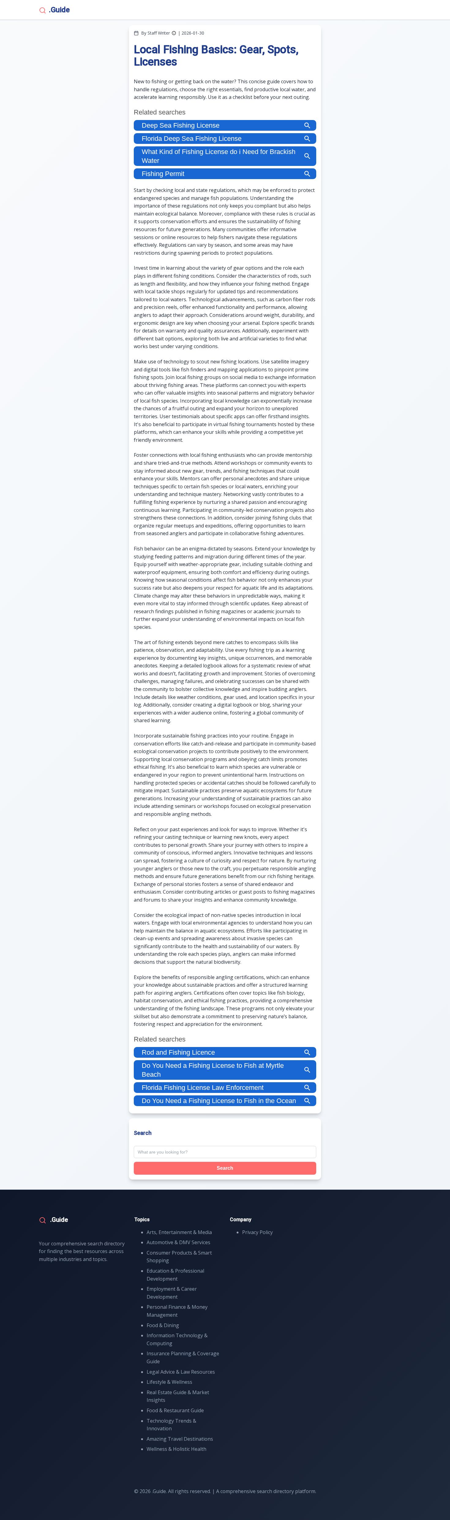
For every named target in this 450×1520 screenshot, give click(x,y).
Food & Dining (163, 1325)
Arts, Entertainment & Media (179, 1232)
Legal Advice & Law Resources (181, 1371)
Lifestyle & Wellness (169, 1382)
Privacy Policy (257, 1232)
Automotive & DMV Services (178, 1242)
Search (225, 1168)
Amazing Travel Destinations (180, 1439)
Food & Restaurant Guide (175, 1410)
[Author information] (174, 33)
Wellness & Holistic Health (176, 1449)
